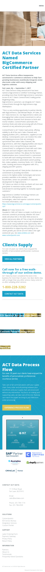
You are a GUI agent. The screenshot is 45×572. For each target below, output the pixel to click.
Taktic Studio (40, 570)
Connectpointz (7, 518)
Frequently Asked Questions (12, 556)
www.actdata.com (24, 233)
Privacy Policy (7, 539)
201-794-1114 (20, 503)
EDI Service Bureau (12, 315)
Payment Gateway (9, 536)
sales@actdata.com (16, 498)
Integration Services (9, 523)
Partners (5, 550)
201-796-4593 (18, 505)
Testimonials (7, 554)
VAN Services (32, 315)
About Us (5, 552)
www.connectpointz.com (11, 235)
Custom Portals (10, 331)
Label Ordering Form (10, 534)
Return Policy (7, 541)
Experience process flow (17, 407)
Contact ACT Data (14, 294)
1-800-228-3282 (14, 287)
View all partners (13, 259)
